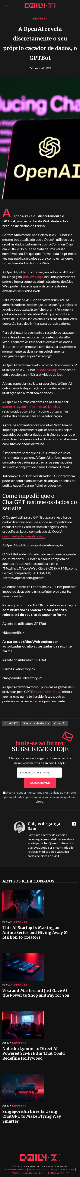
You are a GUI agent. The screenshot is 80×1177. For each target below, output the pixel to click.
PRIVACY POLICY (38, 1169)
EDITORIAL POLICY (58, 1172)
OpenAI (59, 723)
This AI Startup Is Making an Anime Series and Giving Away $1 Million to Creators (35, 932)
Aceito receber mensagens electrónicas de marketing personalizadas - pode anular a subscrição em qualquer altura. (40, 797)
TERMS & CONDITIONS (61, 1169)
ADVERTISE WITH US (15, 1169)
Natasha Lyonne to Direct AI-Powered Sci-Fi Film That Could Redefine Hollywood (33, 1053)
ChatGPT (11, 723)
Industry (40, 18)
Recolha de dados (36, 723)
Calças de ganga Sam (44, 826)
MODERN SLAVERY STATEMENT (29, 1172)
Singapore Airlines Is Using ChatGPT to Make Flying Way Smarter (31, 1116)
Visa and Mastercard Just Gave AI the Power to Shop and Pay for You (35, 993)
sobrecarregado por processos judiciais (31, 406)
